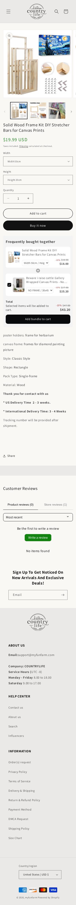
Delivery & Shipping (21, 791)
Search (13, 726)
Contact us (15, 707)
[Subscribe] (62, 595)
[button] (8, 11)
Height (7, 171)
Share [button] (11, 456)
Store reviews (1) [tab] (55, 504)
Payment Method (19, 809)
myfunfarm (31, 897)
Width (6, 153)
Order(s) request (19, 762)
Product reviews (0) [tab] (21, 504)
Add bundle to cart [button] (38, 319)
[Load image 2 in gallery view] (37, 110)
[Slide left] (4, 111)
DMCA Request (18, 819)
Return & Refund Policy (24, 800)
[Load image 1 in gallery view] (18, 110)
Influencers (16, 736)
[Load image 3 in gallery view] (57, 110)
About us (14, 717)
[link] (13, 257)
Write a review (38, 537)
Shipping (23, 146)
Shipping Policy (18, 828)
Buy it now (38, 225)
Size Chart (15, 838)
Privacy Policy (17, 772)
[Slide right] (71, 111)
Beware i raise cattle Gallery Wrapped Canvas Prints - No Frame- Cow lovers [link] (45, 280)
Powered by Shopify (49, 897)
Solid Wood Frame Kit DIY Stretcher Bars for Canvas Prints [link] (43, 252)
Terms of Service (19, 781)
